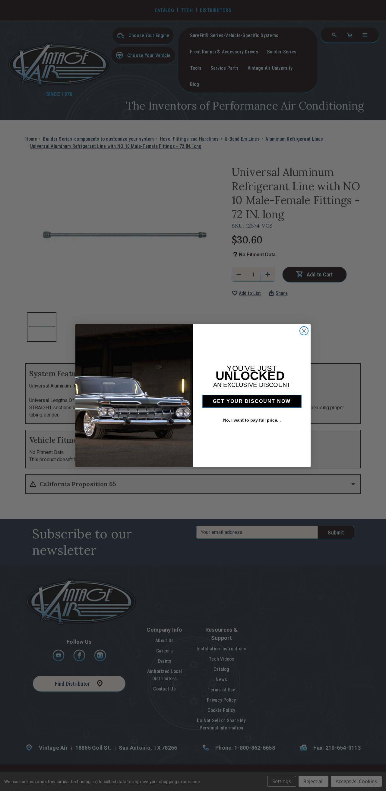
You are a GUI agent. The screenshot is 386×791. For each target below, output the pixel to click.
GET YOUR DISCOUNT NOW (252, 401)
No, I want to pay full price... (252, 420)
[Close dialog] (304, 330)
